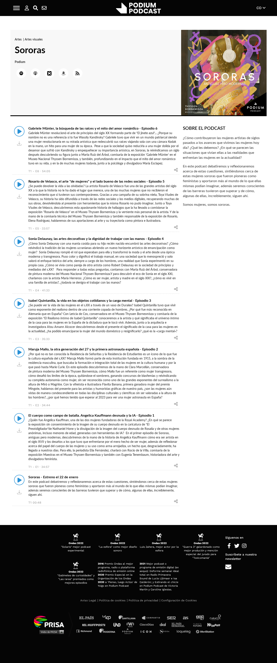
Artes (19, 39)
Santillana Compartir (153, 618)
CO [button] (259, 8)
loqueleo (185, 631)
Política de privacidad (143, 600)
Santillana (130, 618)
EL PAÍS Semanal (180, 624)
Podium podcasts (129, 631)
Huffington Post (95, 624)
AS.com (185, 618)
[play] (19, 131)
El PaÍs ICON (147, 631)
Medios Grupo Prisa (50, 631)
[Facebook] (229, 546)
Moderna (107, 631)
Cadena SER (171, 618)
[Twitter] (236, 546)
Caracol (215, 618)
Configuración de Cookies (179, 600)
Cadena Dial (164, 624)
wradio (131, 624)
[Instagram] (244, 546)
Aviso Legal (88, 600)
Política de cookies (112, 600)
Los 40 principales (110, 618)
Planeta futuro (196, 624)
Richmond (86, 631)
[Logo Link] (138, 8)
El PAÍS (89, 618)
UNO (118, 624)
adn (200, 618)
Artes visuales (34, 39)
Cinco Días (148, 624)
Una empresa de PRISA (50, 621)
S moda (166, 631)
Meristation (205, 631)
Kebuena (212, 624)
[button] (16, 8)
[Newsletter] (44, 8)
